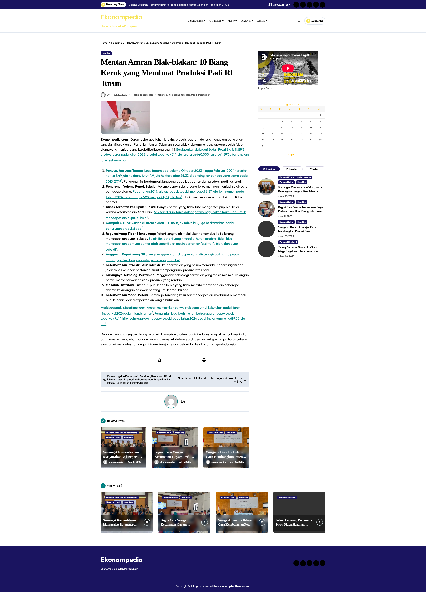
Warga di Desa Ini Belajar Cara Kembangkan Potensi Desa (225, 456)
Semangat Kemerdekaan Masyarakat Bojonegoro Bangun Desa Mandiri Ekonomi (300, 191)
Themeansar (242, 586)
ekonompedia (116, 461)
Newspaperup (222, 586)
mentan (186, 94)
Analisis (261, 20)
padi (195, 94)
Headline (106, 53)
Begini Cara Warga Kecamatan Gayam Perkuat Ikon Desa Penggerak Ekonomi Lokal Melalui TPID (301, 211)
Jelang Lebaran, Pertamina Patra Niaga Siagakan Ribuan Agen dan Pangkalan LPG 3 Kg (298, 251)
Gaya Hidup (215, 20)
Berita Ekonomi (195, 20)
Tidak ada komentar (142, 94)
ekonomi (163, 94)
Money (231, 20)
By (108, 94)
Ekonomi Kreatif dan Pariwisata (121, 432)
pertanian (205, 94)
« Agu (291, 154)
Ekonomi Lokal (113, 437)
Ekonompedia (121, 17)
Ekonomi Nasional (288, 242)
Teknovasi (246, 20)
